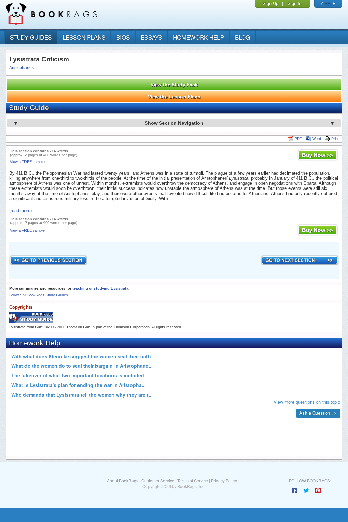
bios (123, 37)
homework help (198, 37)
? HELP (328, 3)
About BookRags (122, 480)
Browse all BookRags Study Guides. (39, 295)
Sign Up (270, 3)
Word (316, 139)
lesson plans (84, 37)
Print (335, 139)
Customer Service (157, 480)
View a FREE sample (27, 162)
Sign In (294, 3)
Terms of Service (192, 480)
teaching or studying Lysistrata (100, 288)
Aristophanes (21, 67)
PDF (298, 139)
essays (151, 37)
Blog (242, 37)
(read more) (20, 210)
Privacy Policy (224, 480)
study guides (31, 37)
